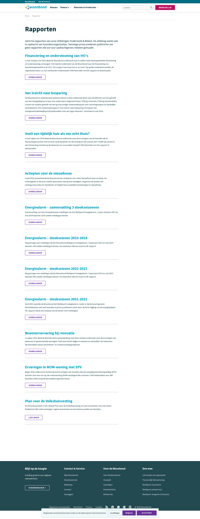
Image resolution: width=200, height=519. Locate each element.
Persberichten (109, 489)
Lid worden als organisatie (153, 475)
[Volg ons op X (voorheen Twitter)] (118, 507)
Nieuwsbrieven (36, 487)
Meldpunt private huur (152, 489)
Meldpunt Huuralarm (151, 484)
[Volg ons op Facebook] (112, 507)
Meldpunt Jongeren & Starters (155, 494)
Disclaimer (77, 507)
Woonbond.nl (30, 2)
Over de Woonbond (111, 475)
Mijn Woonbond (44, 2)
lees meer (34, 417)
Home (27, 16)
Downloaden (35, 77)
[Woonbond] (36, 7)
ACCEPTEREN (147, 513)
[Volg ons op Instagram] (124, 507)
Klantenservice (70, 480)
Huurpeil (107, 480)
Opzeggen (68, 494)
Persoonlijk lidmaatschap (153, 480)
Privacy (89, 507)
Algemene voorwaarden (59, 507)
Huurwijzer (108, 484)
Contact (67, 489)
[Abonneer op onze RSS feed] (107, 507)
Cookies (98, 507)
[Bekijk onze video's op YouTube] (130, 507)
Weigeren (129, 513)
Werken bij (107, 494)
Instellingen (114, 513)
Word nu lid (165, 7)
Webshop (68, 484)
